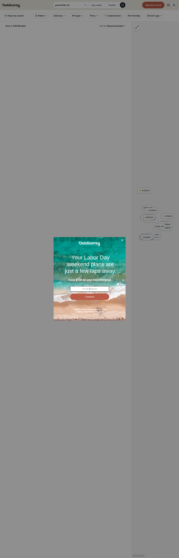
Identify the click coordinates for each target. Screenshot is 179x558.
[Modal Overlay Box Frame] (90, 279)
